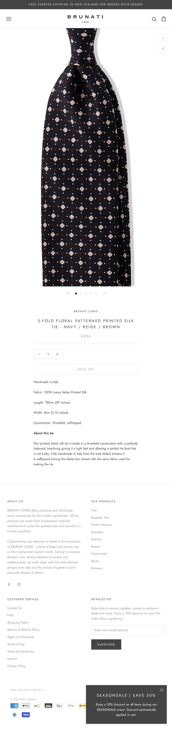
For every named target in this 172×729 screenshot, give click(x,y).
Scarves (96, 539)
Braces (95, 546)
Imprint (12, 658)
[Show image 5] (96, 293)
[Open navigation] (8, 19)
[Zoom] (163, 38)
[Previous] (67, 293)
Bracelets (97, 532)
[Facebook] (8, 584)
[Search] (154, 19)
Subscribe (106, 644)
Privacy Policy (16, 666)
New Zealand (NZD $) (26, 690)
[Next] (104, 293)
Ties (93, 510)
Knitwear (97, 568)
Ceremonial (99, 553)
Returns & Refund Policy (23, 629)
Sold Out (86, 369)
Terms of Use (16, 644)
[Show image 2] (81, 293)
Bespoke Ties (100, 517)
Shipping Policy (18, 622)
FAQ (10, 615)
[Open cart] (164, 18)
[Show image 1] (76, 293)
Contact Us (14, 608)
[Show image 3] (86, 293)
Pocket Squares (101, 524)
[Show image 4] (91, 293)
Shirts (95, 561)
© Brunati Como (23, 699)
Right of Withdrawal (20, 637)
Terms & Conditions (20, 651)
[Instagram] (19, 584)
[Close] (162, 690)
